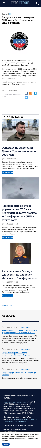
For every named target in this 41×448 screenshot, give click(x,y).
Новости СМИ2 (7, 305)
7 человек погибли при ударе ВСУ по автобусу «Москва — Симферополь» (19, 274)
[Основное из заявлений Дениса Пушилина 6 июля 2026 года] (20, 130)
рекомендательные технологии (25, 419)
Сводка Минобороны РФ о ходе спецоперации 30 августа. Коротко (16, 353)
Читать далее (7, 172)
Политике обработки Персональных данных (20, 439)
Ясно (6, 444)
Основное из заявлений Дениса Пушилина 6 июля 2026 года (19, 151)
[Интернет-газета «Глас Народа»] (20, 3)
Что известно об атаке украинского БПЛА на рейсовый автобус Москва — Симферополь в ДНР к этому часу (19, 213)
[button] (26, 93)
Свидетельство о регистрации (14, 402)
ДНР (11, 14)
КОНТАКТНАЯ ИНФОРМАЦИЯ (14, 421)
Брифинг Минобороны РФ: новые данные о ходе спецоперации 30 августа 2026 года (19, 331)
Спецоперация (25, 327)
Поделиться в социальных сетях (11, 95)
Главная (5, 14)
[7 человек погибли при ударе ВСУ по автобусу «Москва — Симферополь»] (20, 254)
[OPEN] (4, 3)
